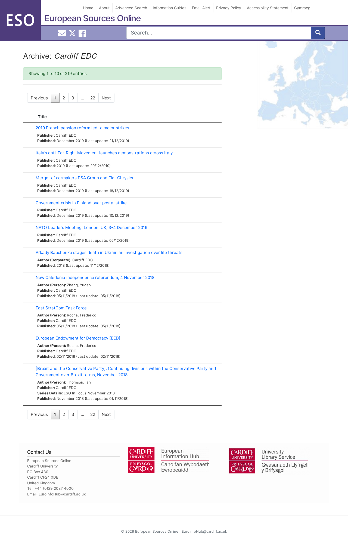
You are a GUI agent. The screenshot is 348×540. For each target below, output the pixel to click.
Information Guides (169, 7)
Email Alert (201, 7)
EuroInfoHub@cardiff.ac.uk (62, 494)
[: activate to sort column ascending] (28, 117)
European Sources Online (92, 18)
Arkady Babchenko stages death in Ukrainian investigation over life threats (109, 252)
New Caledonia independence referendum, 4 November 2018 (95, 277)
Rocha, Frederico (81, 315)
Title (42, 116)
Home (88, 7)
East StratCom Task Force (61, 307)
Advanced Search (131, 7)
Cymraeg (302, 7)
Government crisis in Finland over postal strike (81, 202)
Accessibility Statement (267, 7)
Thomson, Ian (79, 382)
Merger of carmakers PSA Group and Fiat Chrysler (85, 177)
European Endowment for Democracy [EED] (78, 338)
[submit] (318, 33)
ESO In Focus (75, 393)
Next (106, 98)
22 (92, 98)
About (104, 7)
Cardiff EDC (66, 135)
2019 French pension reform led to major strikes (82, 127)
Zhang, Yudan (79, 285)
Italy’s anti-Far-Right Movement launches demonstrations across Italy (104, 152)
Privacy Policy (228, 7)
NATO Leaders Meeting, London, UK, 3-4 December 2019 (91, 227)
